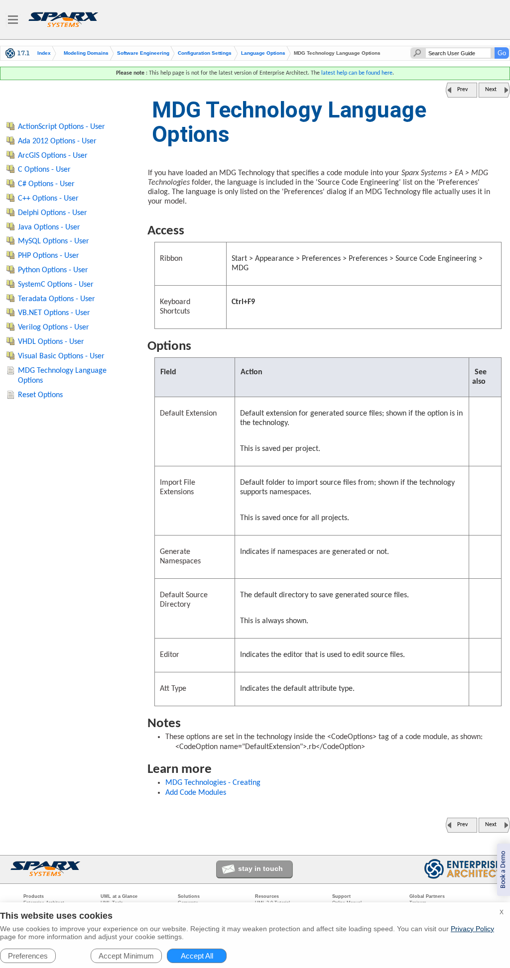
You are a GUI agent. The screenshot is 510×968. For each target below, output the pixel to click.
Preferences (28, 956)
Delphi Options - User (52, 213)
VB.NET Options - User (54, 313)
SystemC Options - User (56, 285)
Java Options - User (49, 227)
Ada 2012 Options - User (57, 141)
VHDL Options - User (51, 342)
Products (33, 896)
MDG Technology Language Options (62, 376)
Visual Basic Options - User (61, 356)
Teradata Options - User (56, 299)
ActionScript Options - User (61, 127)
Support (341, 896)
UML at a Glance (119, 896)
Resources (267, 896)
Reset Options (40, 395)
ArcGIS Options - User (53, 156)
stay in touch (260, 868)
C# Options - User (46, 184)
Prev (462, 90)
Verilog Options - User (53, 327)
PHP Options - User (48, 256)
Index (44, 53)
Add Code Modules (195, 793)
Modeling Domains (86, 53)
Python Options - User (53, 270)
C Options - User (44, 170)
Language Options (263, 53)
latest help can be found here (356, 73)
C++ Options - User (48, 199)
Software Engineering (143, 53)
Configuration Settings (205, 53)
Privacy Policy (472, 929)
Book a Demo (503, 869)
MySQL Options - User (53, 241)
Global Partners (427, 896)
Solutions (189, 896)
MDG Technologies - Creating (212, 783)
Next (491, 90)
